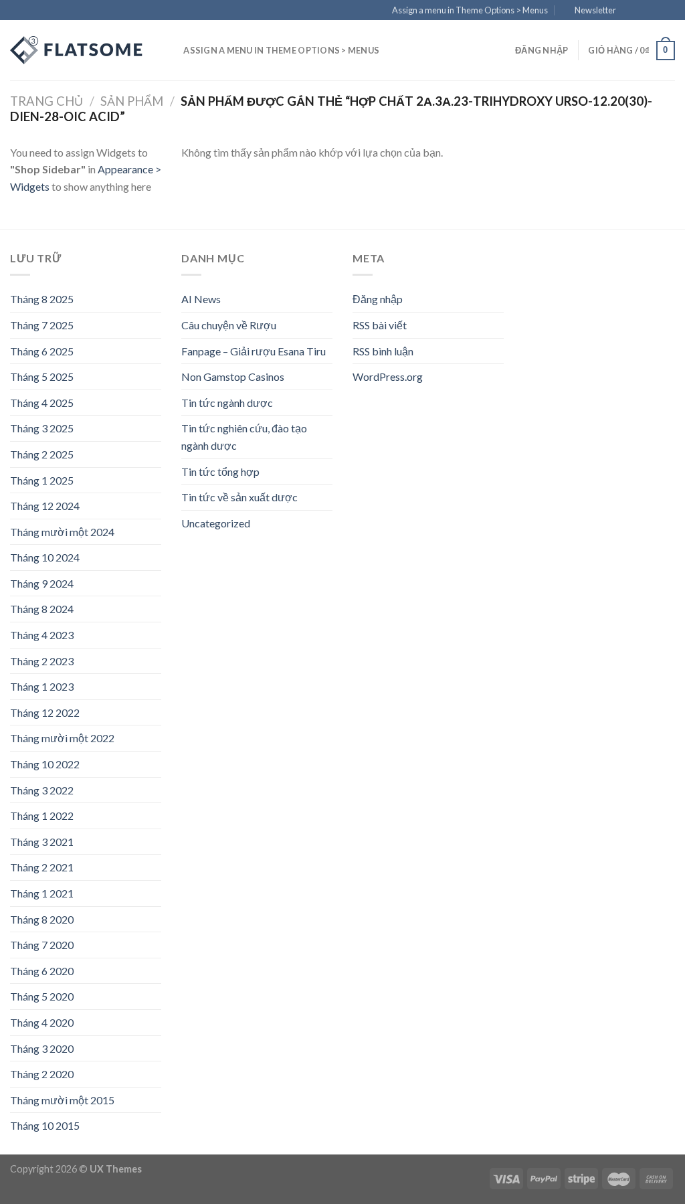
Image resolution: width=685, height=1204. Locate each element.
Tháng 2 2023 (42, 661)
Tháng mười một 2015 (62, 1100)
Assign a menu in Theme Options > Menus (470, 10)
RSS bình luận (383, 351)
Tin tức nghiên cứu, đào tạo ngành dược (244, 437)
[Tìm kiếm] (169, 50)
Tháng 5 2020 (42, 996)
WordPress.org (388, 376)
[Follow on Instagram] (643, 10)
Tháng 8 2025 (42, 298)
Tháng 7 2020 (42, 944)
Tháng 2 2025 (42, 454)
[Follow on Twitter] (656, 10)
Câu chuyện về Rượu (228, 325)
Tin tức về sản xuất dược (239, 497)
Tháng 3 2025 (42, 428)
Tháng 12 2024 (45, 505)
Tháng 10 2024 (45, 557)
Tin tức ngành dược (227, 402)
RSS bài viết (380, 325)
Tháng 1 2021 (42, 893)
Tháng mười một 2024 (62, 531)
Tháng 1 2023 (42, 686)
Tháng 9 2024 (42, 583)
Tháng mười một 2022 (62, 738)
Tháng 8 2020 (42, 919)
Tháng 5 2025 (42, 376)
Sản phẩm (131, 101)
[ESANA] (77, 50)
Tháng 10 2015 (45, 1125)
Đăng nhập (378, 298)
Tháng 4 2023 (42, 634)
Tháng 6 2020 (42, 970)
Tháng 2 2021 (42, 867)
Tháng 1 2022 (42, 815)
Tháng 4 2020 (42, 1022)
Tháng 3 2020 (42, 1048)
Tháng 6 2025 (42, 351)
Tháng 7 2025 (42, 325)
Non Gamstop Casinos (232, 376)
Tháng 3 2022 (42, 790)
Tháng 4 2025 (42, 402)
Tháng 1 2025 (42, 480)
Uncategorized (215, 523)
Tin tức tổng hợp (220, 471)
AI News (201, 298)
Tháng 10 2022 (45, 764)
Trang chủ (46, 101)
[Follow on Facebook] (630, 10)
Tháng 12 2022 (45, 712)
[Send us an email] (668, 10)
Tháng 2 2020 (42, 1073)
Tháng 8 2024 (42, 608)
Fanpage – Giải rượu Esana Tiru (253, 351)
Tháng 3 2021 (42, 841)
